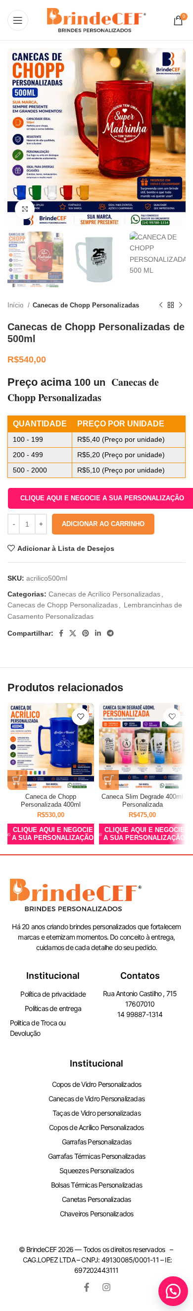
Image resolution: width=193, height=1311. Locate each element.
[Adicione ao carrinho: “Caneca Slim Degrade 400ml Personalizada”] (109, 780)
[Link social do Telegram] (110, 633)
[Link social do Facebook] (61, 633)
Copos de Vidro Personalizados (97, 1084)
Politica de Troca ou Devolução (38, 1027)
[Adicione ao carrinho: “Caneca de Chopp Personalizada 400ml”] (17, 780)
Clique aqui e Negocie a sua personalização (53, 833)
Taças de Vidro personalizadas (96, 1113)
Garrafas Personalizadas (97, 1141)
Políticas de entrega (53, 1008)
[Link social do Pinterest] (85, 633)
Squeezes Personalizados (96, 1170)
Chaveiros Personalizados (97, 1213)
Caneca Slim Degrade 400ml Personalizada (142, 800)
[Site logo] (96, 19)
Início (16, 305)
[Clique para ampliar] (25, 209)
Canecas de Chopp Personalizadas (86, 305)
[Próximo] (181, 305)
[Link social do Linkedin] (98, 633)
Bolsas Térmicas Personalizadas (96, 1185)
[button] (173, 1291)
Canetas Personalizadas (96, 1199)
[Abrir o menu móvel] (17, 20)
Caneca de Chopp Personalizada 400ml (51, 800)
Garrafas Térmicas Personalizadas (96, 1156)
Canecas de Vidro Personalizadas (96, 1098)
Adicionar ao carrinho (103, 524)
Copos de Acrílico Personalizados (96, 1127)
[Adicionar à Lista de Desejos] (80, 716)
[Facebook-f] (86, 1287)
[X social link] (72, 633)
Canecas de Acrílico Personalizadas (104, 594)
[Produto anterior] (161, 305)
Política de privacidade (53, 994)
